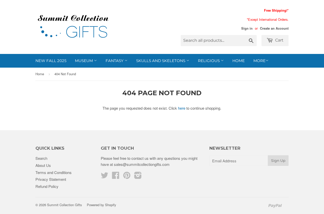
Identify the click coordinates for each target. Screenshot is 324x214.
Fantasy (115, 60)
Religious (209, 60)
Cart (279, 40)
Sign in (247, 28)
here (181, 108)
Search (41, 158)
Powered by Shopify (101, 204)
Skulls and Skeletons (161, 60)
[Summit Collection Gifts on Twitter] (104, 176)
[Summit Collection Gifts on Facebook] (115, 176)
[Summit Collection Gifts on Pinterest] (127, 176)
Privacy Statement (50, 179)
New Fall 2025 (50, 60)
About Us (43, 165)
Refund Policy (46, 186)
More (259, 60)
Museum (84, 60)
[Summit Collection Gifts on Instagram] (138, 176)
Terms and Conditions (53, 172)
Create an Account (274, 28)
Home (238, 60)
